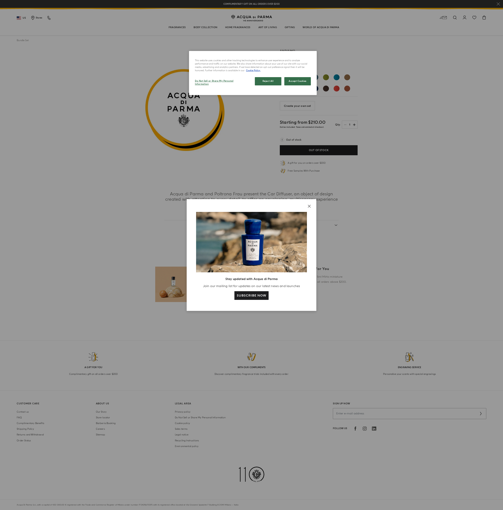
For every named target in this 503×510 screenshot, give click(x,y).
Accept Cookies (298, 81)
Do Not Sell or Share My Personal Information (214, 82)
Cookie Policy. (253, 70)
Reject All (268, 81)
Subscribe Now (251, 296)
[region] (253, 73)
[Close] (309, 206)
